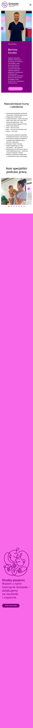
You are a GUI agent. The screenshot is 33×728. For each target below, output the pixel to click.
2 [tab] (11, 206)
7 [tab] (24, 206)
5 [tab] (19, 206)
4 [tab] (16, 206)
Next (29, 192)
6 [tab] (21, 206)
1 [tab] (9, 206)
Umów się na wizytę (15, 88)
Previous (4, 192)
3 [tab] (14, 206)
